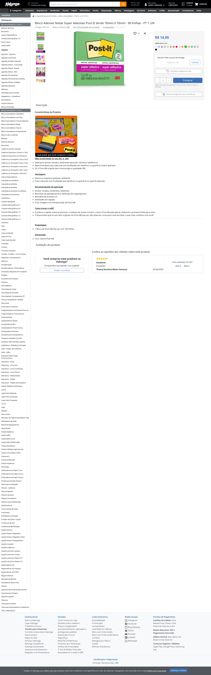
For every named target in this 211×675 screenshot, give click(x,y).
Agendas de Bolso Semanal (11, 61)
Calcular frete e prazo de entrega (170, 57)
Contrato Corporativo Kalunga (39, 632)
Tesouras (4, 600)
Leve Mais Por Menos (102, 629)
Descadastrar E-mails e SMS (70, 652)
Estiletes (4, 275)
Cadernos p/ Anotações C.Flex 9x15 (14, 173)
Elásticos (4, 261)
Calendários (5, 198)
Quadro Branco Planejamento (12, 540)
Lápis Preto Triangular (9, 400)
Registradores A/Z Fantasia (11, 568)
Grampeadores (6, 317)
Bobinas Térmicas (7, 28)
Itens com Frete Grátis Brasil (105, 635)
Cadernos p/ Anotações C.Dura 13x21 (14, 159)
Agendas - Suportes (8, 54)
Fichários (4, 282)
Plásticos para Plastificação (11, 502)
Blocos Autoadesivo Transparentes (13, 131)
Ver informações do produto (86, 27)
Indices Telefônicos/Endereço (11, 386)
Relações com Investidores (37, 652)
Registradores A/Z (7, 565)
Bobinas (4, 138)
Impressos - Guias (7, 362)
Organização (6, 428)
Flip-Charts (5, 303)
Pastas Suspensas (7, 463)
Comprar (188, 80)
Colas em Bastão (7, 233)
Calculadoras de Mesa (9, 187)
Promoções (97, 623)
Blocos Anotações (7, 107)
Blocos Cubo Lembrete (9, 135)
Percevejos (5, 467)
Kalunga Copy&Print (34, 643)
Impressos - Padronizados (10, 376)
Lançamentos (98, 626)
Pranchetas (5, 512)
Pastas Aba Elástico (8, 446)
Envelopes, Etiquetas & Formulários (14, 271)
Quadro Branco (6, 530)
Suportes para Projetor (9, 593)
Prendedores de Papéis (9, 516)
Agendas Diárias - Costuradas (11, 65)
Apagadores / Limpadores (10, 96)
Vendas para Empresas (36, 629)
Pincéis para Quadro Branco (11, 481)
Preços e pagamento (67, 626)
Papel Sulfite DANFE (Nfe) (10, 442)
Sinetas (4, 586)
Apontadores (6, 100)
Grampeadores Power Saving (11, 328)
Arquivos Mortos (7, 103)
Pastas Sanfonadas (8, 460)
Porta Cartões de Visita (9, 509)
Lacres (3, 390)
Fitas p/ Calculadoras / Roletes (12, 300)
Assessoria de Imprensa (36, 649)
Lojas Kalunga (31, 623)
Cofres (3, 229)
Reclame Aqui (108, 662)
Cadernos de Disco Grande (11, 149)
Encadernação (6, 265)
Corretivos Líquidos (8, 251)
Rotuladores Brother (8, 579)
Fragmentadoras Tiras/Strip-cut (12, 314)
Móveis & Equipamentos (10, 425)
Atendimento (135, 5)
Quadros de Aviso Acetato (10, 551)
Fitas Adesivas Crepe (8, 289)
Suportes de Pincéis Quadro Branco (14, 589)
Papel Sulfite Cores (8, 439)
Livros (3, 404)
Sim (178, 266)
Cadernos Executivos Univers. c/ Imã (14, 152)
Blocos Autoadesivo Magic (10, 124)
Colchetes (4, 243)
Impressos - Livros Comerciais (12, 369)
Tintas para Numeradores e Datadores (15, 607)
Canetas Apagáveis (8, 201)
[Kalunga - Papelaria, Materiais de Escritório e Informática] (12, 4)
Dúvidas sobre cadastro (69, 623)
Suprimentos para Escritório (46, 16)
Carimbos (4, 222)
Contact (4, 247)
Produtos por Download (69, 643)
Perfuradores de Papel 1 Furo (11, 470)
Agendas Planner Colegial (10, 82)
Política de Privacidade (68, 646)
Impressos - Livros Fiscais (10, 372)
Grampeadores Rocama (9, 331)
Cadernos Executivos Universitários (14, 156)
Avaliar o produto (62, 270)
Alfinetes (4, 89)
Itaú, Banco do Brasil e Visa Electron (167, 638)
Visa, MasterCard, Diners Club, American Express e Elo (164, 623)
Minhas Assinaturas (101, 646)
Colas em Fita (6, 236)
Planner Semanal (7, 495)
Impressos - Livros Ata (9, 365)
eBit (117, 662)
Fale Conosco (31, 635)
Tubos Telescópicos (8, 610)
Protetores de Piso (8, 523)
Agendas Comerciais (8, 58)
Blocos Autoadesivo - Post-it (11, 24)
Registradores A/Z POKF (10, 572)
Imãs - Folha (5, 352)
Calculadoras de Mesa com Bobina (13, 191)
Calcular (195, 62)
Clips (3, 226)
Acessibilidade (98, 620)
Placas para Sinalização (9, 484)
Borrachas (5, 31)
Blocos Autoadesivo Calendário (12, 114)
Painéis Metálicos (7, 432)
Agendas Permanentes (9, 75)
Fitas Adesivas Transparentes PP (13, 296)
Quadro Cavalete (7, 544)
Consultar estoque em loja (180, 71)
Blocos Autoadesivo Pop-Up (11, 128)
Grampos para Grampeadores (12, 335)
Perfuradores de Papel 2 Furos (12, 474)
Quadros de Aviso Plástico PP (11, 558)
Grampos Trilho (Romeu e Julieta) (13, 342)
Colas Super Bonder (8, 240)
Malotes (4, 411)
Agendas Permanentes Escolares (13, 79)
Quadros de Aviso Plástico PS (11, 561)
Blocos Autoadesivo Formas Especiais (14, 121)
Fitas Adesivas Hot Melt (9, 293)
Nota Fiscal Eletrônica (68, 640)
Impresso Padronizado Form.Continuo (9, 357)
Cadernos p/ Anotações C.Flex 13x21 (14, 170)
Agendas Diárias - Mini (9, 72)
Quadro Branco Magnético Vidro (13, 537)
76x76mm (85, 16)
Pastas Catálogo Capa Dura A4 (12, 449)
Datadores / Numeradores (10, 257)
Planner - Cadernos (8, 488)
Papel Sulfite (5, 45)
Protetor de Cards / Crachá (11, 519)
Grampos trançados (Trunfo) (11, 338)
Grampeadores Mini (8, 324)
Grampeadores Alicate (9, 321)
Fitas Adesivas (6, 285)
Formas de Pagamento (164, 617)
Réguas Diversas (7, 575)
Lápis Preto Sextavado (9, 397)
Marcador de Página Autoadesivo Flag (15, 418)
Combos (96, 637)
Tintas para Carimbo (8, 604)
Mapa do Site (31, 637)
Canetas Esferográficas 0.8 (10, 208)
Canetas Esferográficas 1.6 (10, 219)
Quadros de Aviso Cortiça (10, 554)
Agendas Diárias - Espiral (10, 68)
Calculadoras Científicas (9, 180)
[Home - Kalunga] (33, 16)
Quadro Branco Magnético (11, 533)
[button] (40, 36)
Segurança (63, 637)
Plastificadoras (6, 505)
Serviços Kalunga (33, 640)
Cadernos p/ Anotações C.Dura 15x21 (14, 163)
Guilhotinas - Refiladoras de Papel (13, 345)
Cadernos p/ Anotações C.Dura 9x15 (14, 166)
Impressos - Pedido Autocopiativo (13, 383)
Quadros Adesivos (8, 547)
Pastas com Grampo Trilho (10, 453)
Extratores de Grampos (9, 279)
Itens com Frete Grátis (102, 632)
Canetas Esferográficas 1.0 (10, 38)
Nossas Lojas (135, 3)
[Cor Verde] (185, 46)
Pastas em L (5, 456)
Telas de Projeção (7, 596)
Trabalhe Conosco (33, 626)
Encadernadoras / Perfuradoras (12, 268)
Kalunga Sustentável (34, 646)
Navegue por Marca (101, 640)
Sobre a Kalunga (32, 620)
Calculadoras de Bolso (9, 184)
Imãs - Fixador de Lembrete (11, 349)
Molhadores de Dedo (9, 421)
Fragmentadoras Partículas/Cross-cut (14, 310)
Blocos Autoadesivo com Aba (11, 117)
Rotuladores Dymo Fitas (10, 582)
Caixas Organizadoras (9, 35)
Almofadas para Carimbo (10, 93)
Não (186, 266)
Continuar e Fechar (178, 670)
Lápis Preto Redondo (9, 393)
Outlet (95, 643)
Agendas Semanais (8, 86)
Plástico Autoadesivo (8, 498)
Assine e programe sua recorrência (180, 94)
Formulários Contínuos (9, 307)
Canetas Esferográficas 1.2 (10, 215)
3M (68, 27)
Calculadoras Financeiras (10, 194)
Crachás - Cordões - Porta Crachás (13, 254)
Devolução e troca (66, 635)
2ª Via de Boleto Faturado (69, 649)
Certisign (96, 662)
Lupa (3, 407)
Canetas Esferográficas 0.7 (10, 205)
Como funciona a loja (67, 620)
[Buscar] (123, 4)
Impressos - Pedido (8, 379)
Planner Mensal (7, 491)
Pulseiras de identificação (10, 526)
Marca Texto (5, 42)
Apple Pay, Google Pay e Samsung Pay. (168, 646)
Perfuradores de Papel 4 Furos (12, 477)
